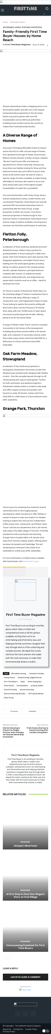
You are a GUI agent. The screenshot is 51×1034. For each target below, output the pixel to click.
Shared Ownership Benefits (14, 693)
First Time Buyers (11, 681)
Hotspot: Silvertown (25, 845)
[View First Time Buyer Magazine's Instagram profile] (25, 606)
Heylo (23, 681)
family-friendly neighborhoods (30, 677)
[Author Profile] (14, 571)
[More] (42, 711)
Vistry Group (9, 697)
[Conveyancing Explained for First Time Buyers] (25, 926)
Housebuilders (22, 685)
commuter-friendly (36, 673)
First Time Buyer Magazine (18, 44)
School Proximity (10, 689)
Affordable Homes (17, 22)
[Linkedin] (33, 1014)
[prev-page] (4, 957)
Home (5, 22)
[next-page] (9, 957)
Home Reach (9, 685)
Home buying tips (35, 681)
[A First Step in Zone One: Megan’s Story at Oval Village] (25, 875)
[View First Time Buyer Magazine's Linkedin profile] (31, 606)
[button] (46, 1031)
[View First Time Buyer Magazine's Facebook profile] (19, 606)
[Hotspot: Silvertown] (25, 824)
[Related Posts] (37, 571)
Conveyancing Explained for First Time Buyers (25, 947)
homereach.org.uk (30, 561)
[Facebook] (18, 1014)
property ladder (37, 685)
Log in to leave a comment (25, 977)
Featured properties (32, 27)
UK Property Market (35, 693)
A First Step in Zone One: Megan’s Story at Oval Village (25, 895)
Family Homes (9, 677)
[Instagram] (25, 1014)
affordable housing (18, 673)
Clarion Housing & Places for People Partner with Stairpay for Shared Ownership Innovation (13, 732)
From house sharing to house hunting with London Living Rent (37, 730)
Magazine (25, 842)
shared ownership (27, 689)
